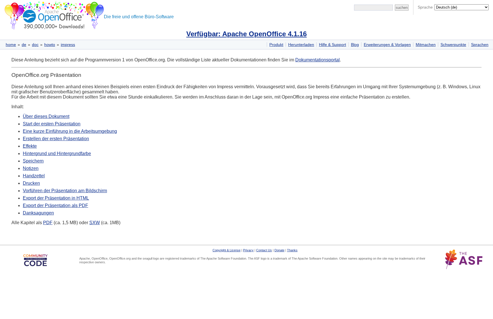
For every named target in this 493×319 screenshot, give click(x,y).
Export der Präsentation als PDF (55, 205)
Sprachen (479, 44)
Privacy (248, 250)
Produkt (276, 44)
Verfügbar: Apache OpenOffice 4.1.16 (246, 34)
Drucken (31, 183)
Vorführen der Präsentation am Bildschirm (65, 190)
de (24, 44)
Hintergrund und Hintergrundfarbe (57, 153)
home (11, 44)
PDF (47, 222)
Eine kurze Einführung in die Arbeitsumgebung (70, 131)
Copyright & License (227, 250)
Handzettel (34, 175)
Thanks (292, 250)
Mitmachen (426, 44)
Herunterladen (301, 44)
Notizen (31, 168)
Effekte (30, 146)
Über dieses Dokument (46, 116)
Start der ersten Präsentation (51, 123)
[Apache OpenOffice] (53, 14)
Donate (279, 250)
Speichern (33, 161)
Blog (355, 44)
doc (35, 44)
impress (68, 44)
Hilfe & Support (332, 44)
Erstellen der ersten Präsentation (56, 138)
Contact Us (264, 250)
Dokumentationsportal (317, 59)
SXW (94, 222)
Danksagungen (38, 212)
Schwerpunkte (453, 44)
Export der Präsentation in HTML (56, 198)
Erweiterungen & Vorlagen (387, 44)
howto (49, 44)
